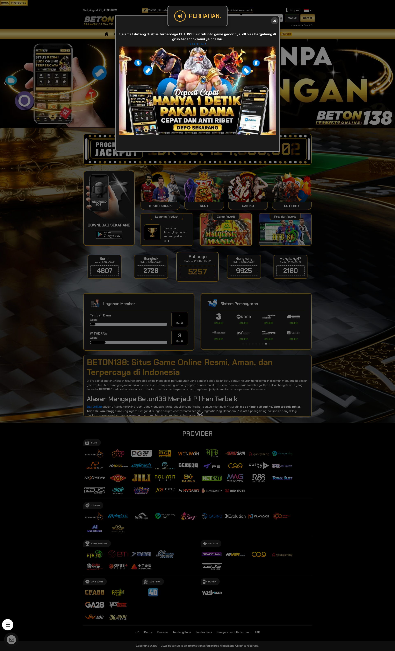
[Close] (274, 20)
